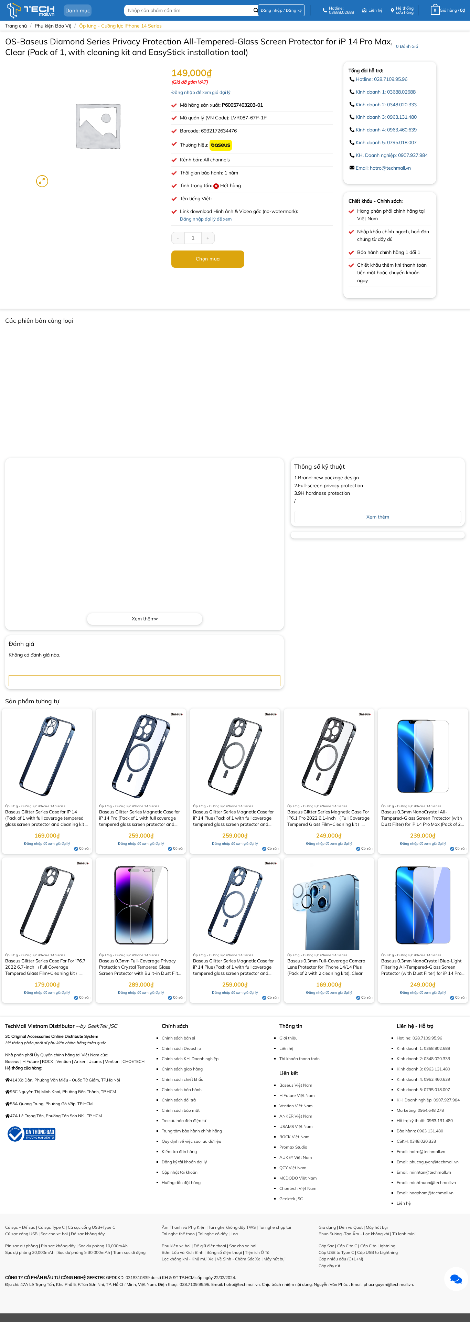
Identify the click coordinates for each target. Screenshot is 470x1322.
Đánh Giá (407, 46)
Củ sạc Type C (51, 1227)
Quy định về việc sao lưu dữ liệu (191, 1141)
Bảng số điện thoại (224, 1252)
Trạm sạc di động (129, 1252)
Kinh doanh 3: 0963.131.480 (386, 117)
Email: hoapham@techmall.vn (425, 1192)
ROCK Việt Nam (294, 1136)
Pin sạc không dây (58, 1245)
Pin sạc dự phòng (21, 1245)
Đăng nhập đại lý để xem (206, 219)
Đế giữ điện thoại (210, 1245)
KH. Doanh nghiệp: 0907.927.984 (392, 155)
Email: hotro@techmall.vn (383, 168)
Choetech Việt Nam (298, 1188)
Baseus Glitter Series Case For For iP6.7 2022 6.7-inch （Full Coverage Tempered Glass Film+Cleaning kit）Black (45, 967)
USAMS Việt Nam (296, 1126)
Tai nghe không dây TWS (232, 1227)
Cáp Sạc (326, 1245)
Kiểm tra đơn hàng (179, 1151)
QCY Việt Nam (293, 1167)
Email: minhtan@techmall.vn (424, 1172)
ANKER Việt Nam (295, 1116)
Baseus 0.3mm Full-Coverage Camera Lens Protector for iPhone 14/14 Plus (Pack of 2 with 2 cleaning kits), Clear (326, 967)
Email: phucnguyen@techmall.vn (428, 1161)
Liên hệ (286, 1048)
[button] (281, 10)
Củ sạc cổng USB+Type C (91, 1227)
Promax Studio (293, 1147)
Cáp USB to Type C (336, 1252)
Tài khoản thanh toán (299, 1058)
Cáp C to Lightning (377, 1245)
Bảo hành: (406, 1130)
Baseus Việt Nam (295, 1085)
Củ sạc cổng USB (21, 1233)
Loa (234, 1233)
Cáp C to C (347, 1245)
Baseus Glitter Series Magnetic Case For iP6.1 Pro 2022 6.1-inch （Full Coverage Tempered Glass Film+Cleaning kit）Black (328, 818)
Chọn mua (208, 259)
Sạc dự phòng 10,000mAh (103, 1245)
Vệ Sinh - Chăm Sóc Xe (238, 1258)
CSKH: (403, 1141)
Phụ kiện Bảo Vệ (53, 26)
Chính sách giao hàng (182, 1069)
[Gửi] (256, 10)
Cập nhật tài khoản (179, 1172)
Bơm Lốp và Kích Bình (182, 1252)
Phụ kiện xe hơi (176, 1245)
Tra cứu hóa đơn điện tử (184, 1120)
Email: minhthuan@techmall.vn (426, 1182)
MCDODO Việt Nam (298, 1178)
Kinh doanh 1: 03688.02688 (386, 92)
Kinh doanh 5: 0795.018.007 (386, 142)
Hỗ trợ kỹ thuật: (411, 1120)
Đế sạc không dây (88, 1233)
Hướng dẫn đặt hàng (181, 1182)
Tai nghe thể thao (178, 1233)
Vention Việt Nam (296, 1105)
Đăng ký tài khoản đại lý (184, 1161)
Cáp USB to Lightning (377, 1252)
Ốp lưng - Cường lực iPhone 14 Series (120, 26)
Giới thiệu (288, 1038)
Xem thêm (143, 619)
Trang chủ (16, 26)
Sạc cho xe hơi (54, 1233)
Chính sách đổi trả (179, 1099)
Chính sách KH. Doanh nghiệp (190, 1058)
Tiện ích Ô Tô (257, 1252)
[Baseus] (221, 145)
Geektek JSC (291, 1198)
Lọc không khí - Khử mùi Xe (188, 1258)
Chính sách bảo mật (181, 1110)
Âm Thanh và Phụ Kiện (183, 1227)
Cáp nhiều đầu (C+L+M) (341, 1258)
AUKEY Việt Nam (295, 1157)
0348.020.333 (423, 1141)
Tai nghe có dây (212, 1233)
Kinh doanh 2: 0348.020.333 (386, 105)
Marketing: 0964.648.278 (420, 1110)
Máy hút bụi (275, 1258)
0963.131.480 (440, 1120)
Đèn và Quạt (351, 1227)
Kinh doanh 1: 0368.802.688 (423, 1048)
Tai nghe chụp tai (275, 1227)
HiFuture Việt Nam (297, 1095)
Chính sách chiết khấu (182, 1079)
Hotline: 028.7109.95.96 (381, 79)
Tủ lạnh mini (404, 1233)
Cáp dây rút (329, 1265)
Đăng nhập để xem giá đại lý (201, 92)
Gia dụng (327, 1227)
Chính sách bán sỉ (178, 1038)
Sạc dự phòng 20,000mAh (29, 1252)
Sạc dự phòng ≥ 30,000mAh (83, 1252)
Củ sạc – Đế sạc (20, 1227)
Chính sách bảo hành (182, 1089)
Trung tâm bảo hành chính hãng (192, 1130)
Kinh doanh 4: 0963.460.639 (386, 130)
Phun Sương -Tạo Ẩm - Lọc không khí (354, 1233)
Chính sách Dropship (181, 1048)
